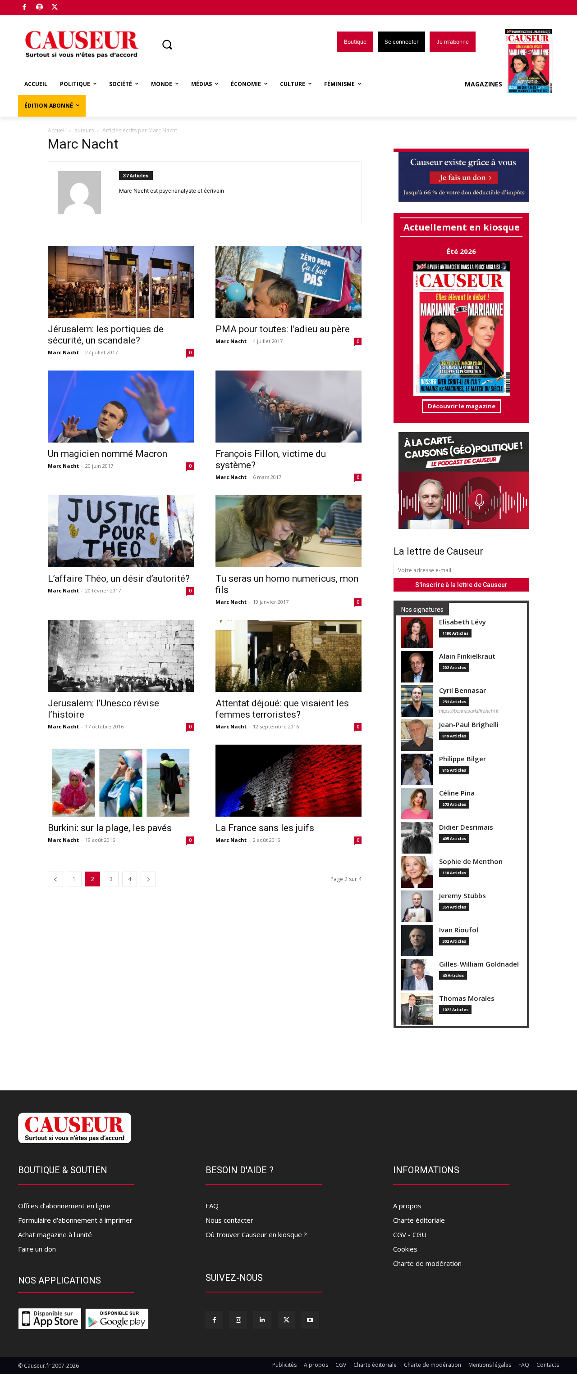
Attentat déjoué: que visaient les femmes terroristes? (282, 709)
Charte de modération (427, 1263)
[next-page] (148, 879)
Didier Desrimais (466, 827)
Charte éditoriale (419, 1220)
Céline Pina (457, 793)
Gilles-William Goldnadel (479, 964)
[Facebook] (24, 7)
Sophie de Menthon (471, 861)
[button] (166, 44)
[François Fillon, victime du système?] (288, 407)
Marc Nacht (63, 352)
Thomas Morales (467, 998)
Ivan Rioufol (458, 930)
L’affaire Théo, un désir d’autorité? (119, 578)
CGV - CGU (409, 1234)
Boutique (77, 5)
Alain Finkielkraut (467, 656)
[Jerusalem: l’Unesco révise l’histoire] (121, 656)
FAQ (212, 1205)
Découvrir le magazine (461, 406)
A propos (407, 1205)
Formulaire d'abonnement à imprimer (75, 1220)
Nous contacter (229, 1220)
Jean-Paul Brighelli (469, 724)
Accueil (57, 130)
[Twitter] (54, 7)
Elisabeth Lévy (462, 622)
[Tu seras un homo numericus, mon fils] (288, 531)
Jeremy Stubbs (462, 895)
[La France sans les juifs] (288, 781)
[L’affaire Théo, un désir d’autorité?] (121, 531)
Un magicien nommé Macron (107, 453)
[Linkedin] (262, 1320)
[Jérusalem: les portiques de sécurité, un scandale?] (121, 282)
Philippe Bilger (462, 759)
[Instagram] (238, 1320)
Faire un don (37, 1248)
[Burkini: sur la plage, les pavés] (121, 781)
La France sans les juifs (264, 828)
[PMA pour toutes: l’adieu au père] (288, 282)
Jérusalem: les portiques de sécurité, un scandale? (106, 335)
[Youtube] (310, 1320)
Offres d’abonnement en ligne (64, 1205)
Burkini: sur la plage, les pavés (110, 828)
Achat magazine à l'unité (55, 1234)
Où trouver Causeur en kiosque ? (256, 1234)
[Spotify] (39, 7)
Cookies (405, 1248)
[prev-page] (55, 879)
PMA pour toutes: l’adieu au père (282, 329)
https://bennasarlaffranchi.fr (469, 711)
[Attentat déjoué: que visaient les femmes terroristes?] (288, 656)
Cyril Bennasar (462, 690)
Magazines (483, 84)
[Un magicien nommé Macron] (121, 407)
